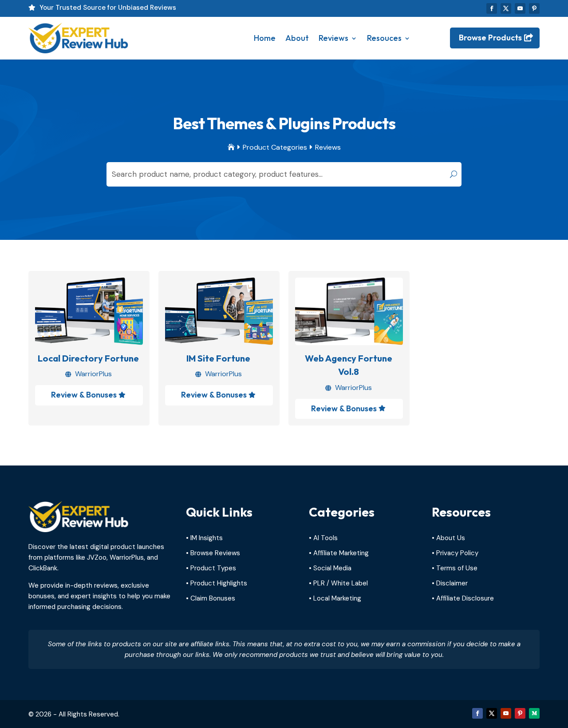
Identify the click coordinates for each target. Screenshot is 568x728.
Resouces (384, 38)
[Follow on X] (506, 8)
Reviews (333, 38)
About (297, 38)
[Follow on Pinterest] (534, 8)
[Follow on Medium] (534, 713)
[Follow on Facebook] (491, 8)
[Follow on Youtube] (520, 8)
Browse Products (490, 37)
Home (265, 38)
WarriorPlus (93, 373)
